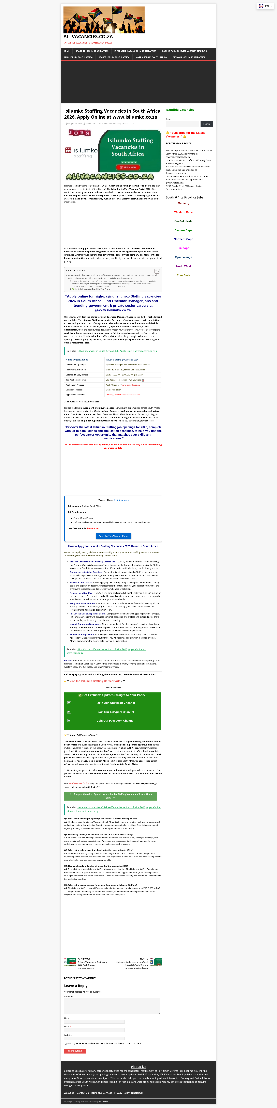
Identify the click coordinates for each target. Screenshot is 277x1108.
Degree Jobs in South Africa (114, 57)
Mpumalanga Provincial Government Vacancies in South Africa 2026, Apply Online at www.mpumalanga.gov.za (189, 153)
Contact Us (83, 1093)
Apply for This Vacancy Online (114, 536)
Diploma (134, 370)
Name (67, 1018)
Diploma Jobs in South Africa (189, 57)
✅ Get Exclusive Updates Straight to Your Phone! (91, 289)
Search (169, 119)
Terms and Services (101, 1093)
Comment (69, 996)
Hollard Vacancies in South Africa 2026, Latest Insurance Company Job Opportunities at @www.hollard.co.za (187, 179)
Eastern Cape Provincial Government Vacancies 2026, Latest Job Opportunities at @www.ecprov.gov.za (188, 169)
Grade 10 (110, 370)
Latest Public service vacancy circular (184, 51)
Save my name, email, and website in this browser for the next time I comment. (104, 1043)
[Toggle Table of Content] (155, 271)
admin (88, 123)
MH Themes (103, 1101)
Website (68, 1035)
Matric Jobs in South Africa (151, 57)
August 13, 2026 (75, 123)
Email (67, 1026)
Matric (127, 370)
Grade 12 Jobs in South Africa (91, 51)
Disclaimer (137, 1093)
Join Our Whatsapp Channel (116, 702)
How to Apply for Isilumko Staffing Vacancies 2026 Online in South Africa (100, 286)
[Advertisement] (138, 82)
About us (69, 1093)
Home (66, 51)
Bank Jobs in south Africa (78, 57)
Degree (142, 370)
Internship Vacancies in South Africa (135, 51)
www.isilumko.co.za (131, 385)
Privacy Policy (122, 1093)
